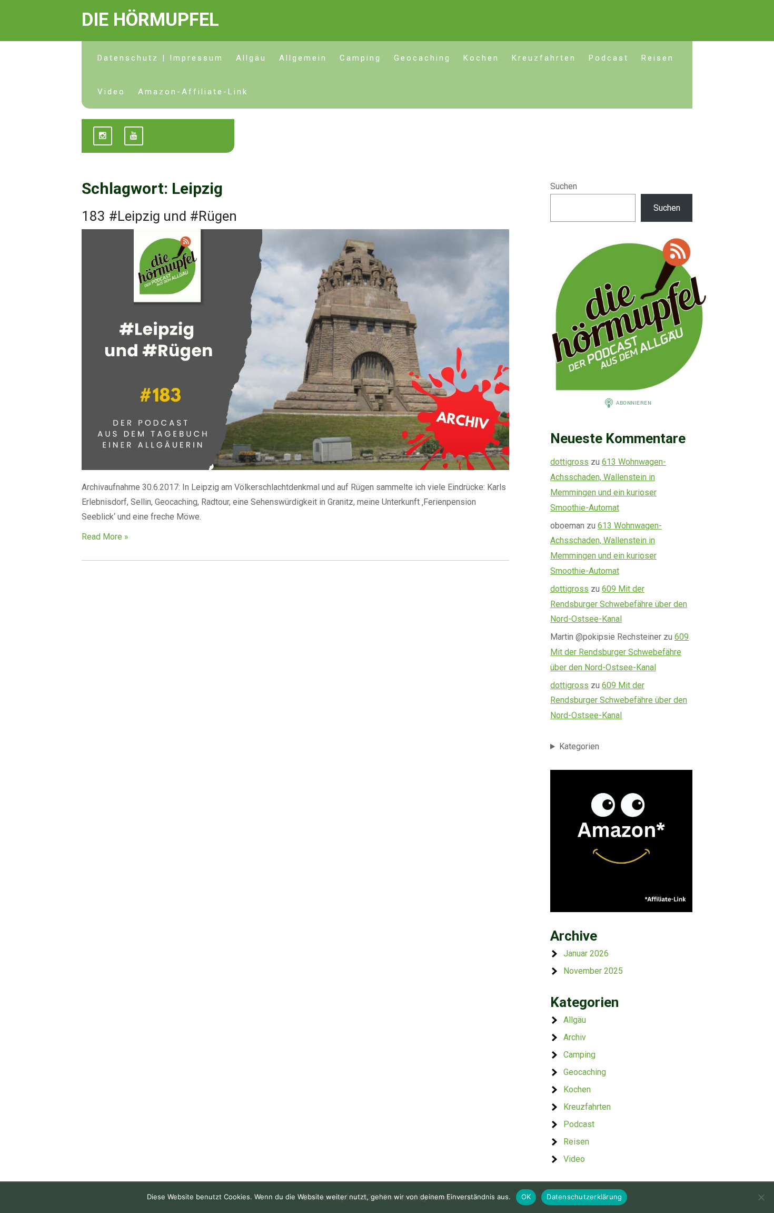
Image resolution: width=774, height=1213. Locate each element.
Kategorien (579, 746)
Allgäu (251, 58)
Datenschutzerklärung (584, 1196)
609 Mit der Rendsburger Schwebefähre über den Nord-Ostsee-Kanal (618, 604)
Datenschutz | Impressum (160, 58)
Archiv (574, 1037)
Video (111, 91)
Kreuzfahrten (544, 58)
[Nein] (761, 1197)
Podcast (609, 58)
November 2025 (593, 971)
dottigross (569, 462)
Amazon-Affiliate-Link (193, 91)
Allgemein (303, 58)
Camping (360, 58)
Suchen (563, 186)
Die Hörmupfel (150, 20)
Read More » (105, 537)
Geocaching (422, 58)
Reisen (657, 58)
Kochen (481, 58)
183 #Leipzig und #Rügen (159, 216)
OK (526, 1196)
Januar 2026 (586, 953)
